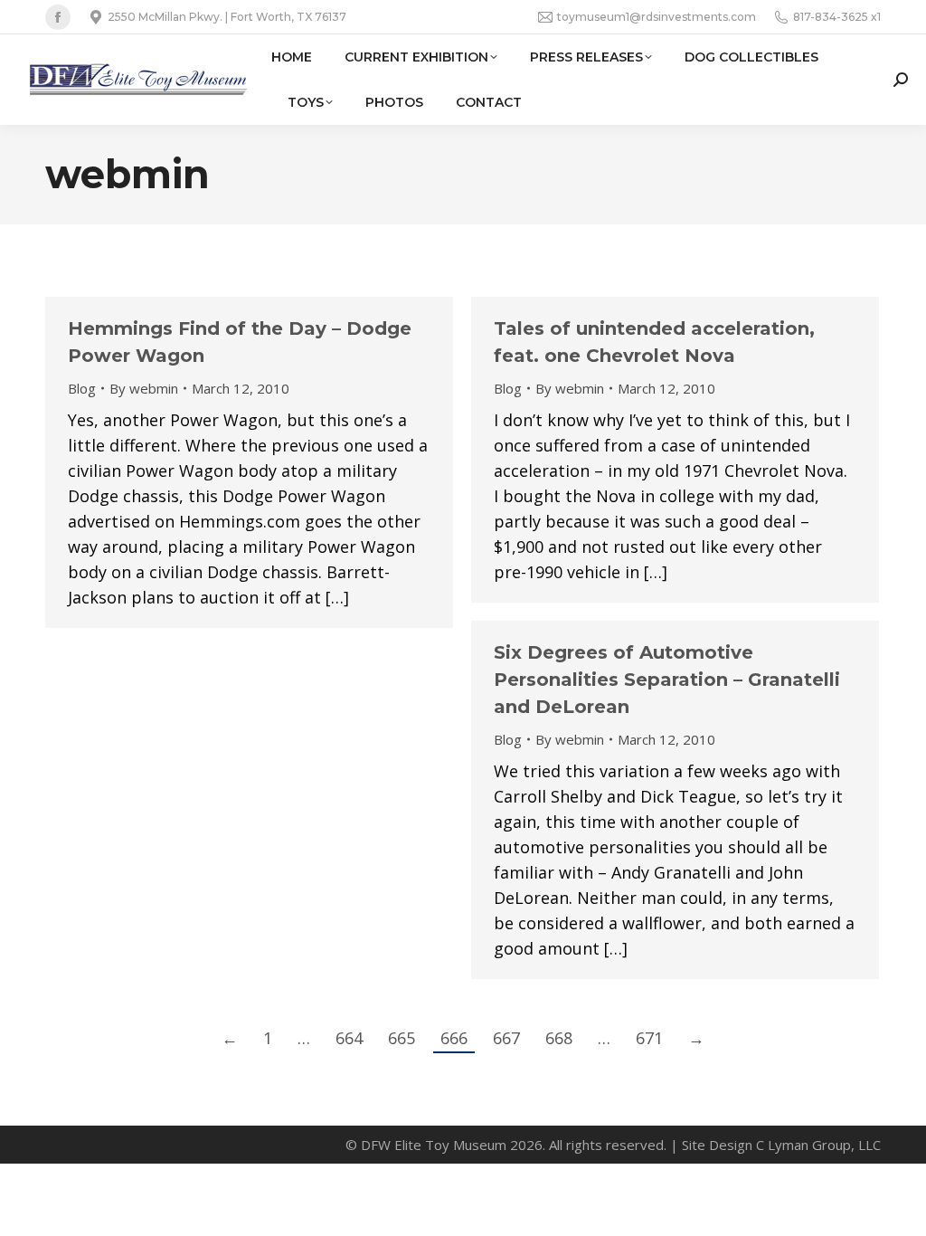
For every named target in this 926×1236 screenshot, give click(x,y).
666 (454, 1038)
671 (649, 1038)
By (143, 388)
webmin (127, 174)
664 (349, 1038)
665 (401, 1038)
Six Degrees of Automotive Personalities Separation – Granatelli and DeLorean (667, 680)
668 (558, 1038)
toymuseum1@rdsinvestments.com (656, 17)
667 (506, 1038)
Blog (82, 388)
